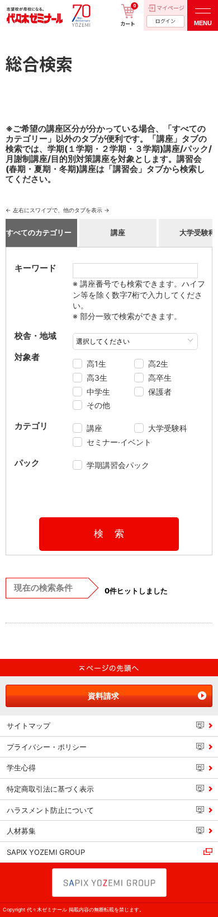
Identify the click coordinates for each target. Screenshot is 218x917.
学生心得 (21, 767)
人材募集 (21, 830)
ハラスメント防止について (50, 810)
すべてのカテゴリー (39, 232)
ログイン (165, 21)
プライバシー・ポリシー (47, 746)
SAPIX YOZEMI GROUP (46, 852)
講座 (118, 232)
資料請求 (103, 695)
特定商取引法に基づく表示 (50, 788)
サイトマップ (28, 725)
